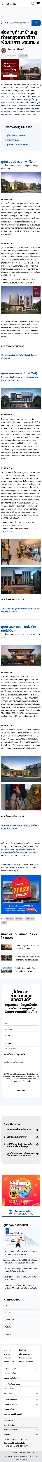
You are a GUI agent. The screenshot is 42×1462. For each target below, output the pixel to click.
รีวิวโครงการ (23, 56)
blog (26, 1446)
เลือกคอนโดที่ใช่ (9, 1409)
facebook (7, 1446)
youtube (17, 1446)
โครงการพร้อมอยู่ (25, 1358)
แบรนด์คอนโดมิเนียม (11, 1378)
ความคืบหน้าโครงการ (26, 1361)
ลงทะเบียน (21, 1091)
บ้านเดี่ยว (7, 1350)
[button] (38, 3)
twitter (11, 1446)
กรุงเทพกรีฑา (30, 919)
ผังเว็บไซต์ (30, 1453)
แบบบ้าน (8, 1313)
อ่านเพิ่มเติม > (20, 1254)
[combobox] (8, 1043)
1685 (26, 1439)
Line (21, 1446)
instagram (14, 1446)
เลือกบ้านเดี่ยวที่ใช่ (10, 1400)
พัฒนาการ (9, 919)
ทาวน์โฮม (7, 1358)
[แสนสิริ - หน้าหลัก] (9, 3)
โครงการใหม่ (9, 1320)
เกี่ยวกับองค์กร (9, 1425)
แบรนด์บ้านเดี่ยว (10, 1368)
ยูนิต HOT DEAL (24, 1354)
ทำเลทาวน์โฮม (9, 1389)
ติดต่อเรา (7, 1434)
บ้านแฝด (7, 1354)
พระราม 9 (19, 919)
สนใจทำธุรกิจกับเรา (11, 1430)
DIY (6, 1305)
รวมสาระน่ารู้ (8, 1420)
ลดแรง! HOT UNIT (13, 865)
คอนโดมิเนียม (9, 1361)
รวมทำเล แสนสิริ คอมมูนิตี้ (13, 1414)
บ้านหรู (4, 923)
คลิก (29, 1081)
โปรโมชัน (22, 1350)
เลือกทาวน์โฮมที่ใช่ (10, 1404)
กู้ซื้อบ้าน (8, 1327)
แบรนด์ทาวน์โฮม (10, 1373)
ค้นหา (36, 23)
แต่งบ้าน (8, 1334)
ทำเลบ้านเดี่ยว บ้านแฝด (12, 1384)
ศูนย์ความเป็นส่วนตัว (18, 1453)
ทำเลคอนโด (8, 1393)
